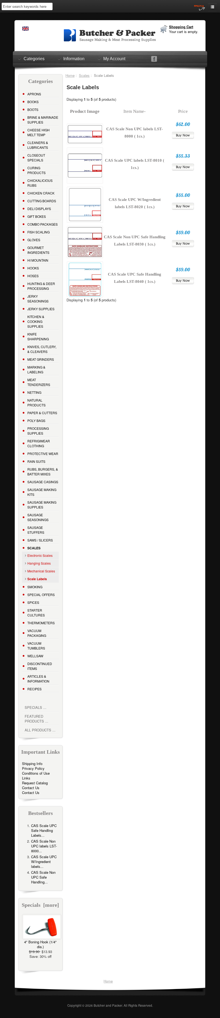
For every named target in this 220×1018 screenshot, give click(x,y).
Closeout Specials (36, 157)
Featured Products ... (36, 719)
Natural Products (36, 402)
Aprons (34, 94)
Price (183, 111)
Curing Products (36, 170)
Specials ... (35, 707)
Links (26, 778)
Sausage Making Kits (41, 492)
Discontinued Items (39, 666)
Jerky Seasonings (38, 298)
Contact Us (30, 787)
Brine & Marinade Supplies (42, 119)
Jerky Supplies (40, 308)
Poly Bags (36, 420)
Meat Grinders (40, 359)
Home (70, 75)
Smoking (34, 586)
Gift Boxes (36, 216)
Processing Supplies (38, 430)
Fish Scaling (38, 232)
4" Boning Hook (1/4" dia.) (40, 944)
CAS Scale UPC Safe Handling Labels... (44, 830)
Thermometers (41, 622)
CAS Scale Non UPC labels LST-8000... (44, 846)
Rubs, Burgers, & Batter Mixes (42, 471)
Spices (33, 602)
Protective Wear (42, 453)
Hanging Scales (39, 563)
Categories (34, 58)
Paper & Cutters (42, 412)
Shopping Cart (181, 26)
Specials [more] (40, 905)
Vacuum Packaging (36, 633)
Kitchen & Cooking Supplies (35, 321)
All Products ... (40, 729)
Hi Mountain (37, 260)
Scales (84, 75)
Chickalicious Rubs (40, 182)
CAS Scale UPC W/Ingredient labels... (44, 861)
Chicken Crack (40, 193)
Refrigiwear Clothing (38, 443)
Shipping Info (32, 763)
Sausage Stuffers (35, 530)
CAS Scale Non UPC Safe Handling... (43, 877)
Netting (34, 392)
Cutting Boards (41, 200)
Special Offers (41, 594)
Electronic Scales (40, 555)
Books (33, 101)
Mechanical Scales (41, 571)
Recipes (34, 689)
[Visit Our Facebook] (154, 59)
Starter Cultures (36, 612)
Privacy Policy (33, 768)
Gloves (33, 239)
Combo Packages (42, 224)
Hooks (33, 268)
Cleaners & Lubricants (37, 145)
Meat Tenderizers (38, 382)
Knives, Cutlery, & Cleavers (41, 349)
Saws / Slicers (40, 540)
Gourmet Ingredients (38, 250)
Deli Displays (39, 208)
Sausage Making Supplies (41, 504)
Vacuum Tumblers (36, 645)
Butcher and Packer (108, 1005)
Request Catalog (35, 782)
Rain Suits (36, 461)
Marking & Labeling (36, 369)
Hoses (33, 275)
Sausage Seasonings (38, 517)
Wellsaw (35, 656)
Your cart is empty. (183, 31)
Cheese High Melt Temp (38, 132)
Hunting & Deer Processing (41, 286)
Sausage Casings (42, 481)
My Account (114, 58)
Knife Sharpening (38, 336)
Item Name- (134, 111)
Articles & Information (38, 678)
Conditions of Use (36, 773)
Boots (32, 109)
